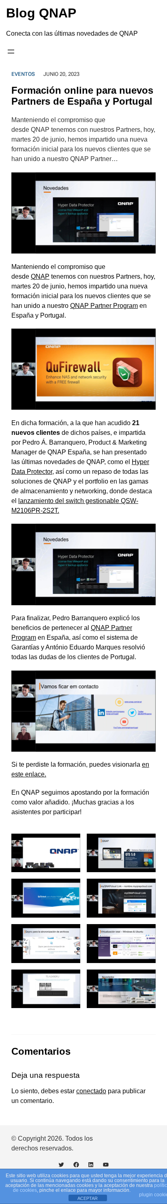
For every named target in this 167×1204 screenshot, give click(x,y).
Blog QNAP (41, 13)
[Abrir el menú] (11, 51)
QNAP (40, 276)
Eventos (23, 74)
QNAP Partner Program (104, 305)
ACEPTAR (87, 1198)
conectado (91, 1091)
